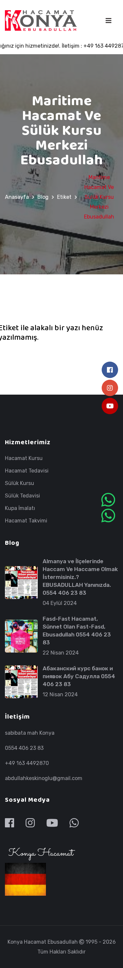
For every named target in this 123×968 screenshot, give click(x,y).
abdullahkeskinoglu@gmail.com (43, 778)
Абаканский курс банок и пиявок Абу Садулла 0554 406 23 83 (79, 676)
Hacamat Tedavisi (27, 470)
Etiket (64, 197)
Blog (43, 197)
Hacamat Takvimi (26, 520)
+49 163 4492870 (27, 763)
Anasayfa (17, 197)
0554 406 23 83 (24, 748)
